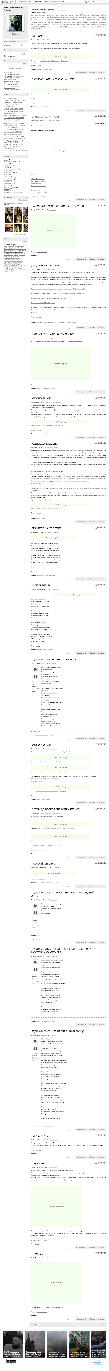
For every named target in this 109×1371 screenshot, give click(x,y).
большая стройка (11, 104)
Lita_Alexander (8, 258)
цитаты (6, 163)
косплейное (7, 183)
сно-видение (22, 140)
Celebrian (7, 252)
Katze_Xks (22, 255)
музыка (21, 124)
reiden (15, 100)
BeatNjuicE (12, 250)
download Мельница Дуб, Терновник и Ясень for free (49, 771)
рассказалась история (14, 136)
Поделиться (101, 72)
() (85, 72)
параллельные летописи (13, 129)
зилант (6, 115)
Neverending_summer (10, 259)
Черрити (6, 271)
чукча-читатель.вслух (98, 27)
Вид (89, 2)
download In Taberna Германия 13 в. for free (47, 791)
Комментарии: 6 (16, 77)
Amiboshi (12, 249)
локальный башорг (12, 120)
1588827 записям (62, 10)
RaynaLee (7, 261)
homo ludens (50, 15)
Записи (6, 7)
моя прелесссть (9, 178)
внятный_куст (17, 264)
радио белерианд (16, 134)
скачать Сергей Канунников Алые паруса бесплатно (53, 93)
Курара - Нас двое (9, 88)
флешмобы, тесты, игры (11, 192)
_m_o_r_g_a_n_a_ (17, 247)
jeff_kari (16, 255)
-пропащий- (7, 247)
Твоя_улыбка (15, 270)
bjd (10, 98)
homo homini (14, 98)
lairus (11, 100)
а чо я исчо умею (70, 15)
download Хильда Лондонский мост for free (47, 761)
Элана (12, 271)
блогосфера (18, 102)
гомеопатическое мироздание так (78, 17)
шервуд (19, 150)
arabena (6, 250)
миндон (6, 174)
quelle (19, 259)
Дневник (100, 35)
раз (39, 781)
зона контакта (16, 115)
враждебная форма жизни (55, 17)
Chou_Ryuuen (19, 252)
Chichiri (12, 252)
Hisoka (6, 255)
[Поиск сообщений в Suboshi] (23, 54)
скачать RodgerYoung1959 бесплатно (49, 61)
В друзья (16, 34)
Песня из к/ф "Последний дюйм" (14, 76)
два (42, 781)
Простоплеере (71, 828)
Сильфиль (7, 270)
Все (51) (25, 241)
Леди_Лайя (15, 267)
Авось (49, 1)
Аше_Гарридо (8, 264)
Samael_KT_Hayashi (16, 261)
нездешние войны (9, 126)
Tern (15, 262)
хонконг (17, 146)
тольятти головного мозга (52, 27)
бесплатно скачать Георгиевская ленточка (50, 840)
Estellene (15, 253)
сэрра (6, 142)
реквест (6, 176)
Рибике (19, 268)
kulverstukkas (8, 256)
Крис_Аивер (7, 267)
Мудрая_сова (13, 268)
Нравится (92, 72)
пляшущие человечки (46, 196)
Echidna (6, 253)
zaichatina (20, 262)
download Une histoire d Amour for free (46, 425)
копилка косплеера (10, 187)
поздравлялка (8, 132)
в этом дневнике (10, 56)
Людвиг (6, 268)
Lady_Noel (19, 256)
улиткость (18, 144)
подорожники (8, 180)
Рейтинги (39, 1)
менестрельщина (8, 121)
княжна (6, 118)
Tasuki (12, 262)
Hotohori (10, 255)
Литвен (21, 267)
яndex (5, 151)
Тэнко (20, 270)
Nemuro (17, 258)
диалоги (19, 113)
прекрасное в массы (10, 162)
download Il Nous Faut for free (43, 508)
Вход (29, 1)
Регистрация (22, 1)
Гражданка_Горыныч (10, 265)
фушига (6, 146)
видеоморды (8, 171)
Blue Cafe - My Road (10, 79)
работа (7, 134)
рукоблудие (16, 138)
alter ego (6, 98)
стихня (6, 160)
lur (14, 258)
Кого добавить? (19, 246)
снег (16, 140)
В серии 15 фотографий (20, 234)
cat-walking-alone (21, 250)
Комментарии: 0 (16, 74)
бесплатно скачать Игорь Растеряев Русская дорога (53, 828)
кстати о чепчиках (16, 118)
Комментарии (19, 7)
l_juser (14, 256)
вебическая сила (10, 106)
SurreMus (7, 262)
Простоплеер (64, 61)
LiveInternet (8, 2)
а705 (10, 102)
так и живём (13, 142)
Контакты (97, 1363)
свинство (22, 138)
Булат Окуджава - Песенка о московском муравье (13, 83)
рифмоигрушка (8, 138)
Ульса (24, 270)
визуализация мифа (10, 169)
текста (6, 167)
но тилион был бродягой (51, 22)
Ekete (10, 253)
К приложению (23, 200)
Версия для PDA (97, 1362)
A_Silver (6, 249)
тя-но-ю (6, 189)
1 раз (39, 939)
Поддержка (86, 2)
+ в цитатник (54, 40)
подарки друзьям (9, 181)
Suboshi (5, 10)
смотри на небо (9, 140)
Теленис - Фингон (9, 73)
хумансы (8, 148)
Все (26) (25, 63)
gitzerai (21, 253)
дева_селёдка (21, 265)
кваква (25, 115)
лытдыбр (7, 165)
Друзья (12, 7)
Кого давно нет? (9, 246)
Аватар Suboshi (15, 23)
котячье (6, 190)
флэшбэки (7, 185)
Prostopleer (60, 425)
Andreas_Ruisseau (20, 249)
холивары (12, 146)
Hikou (25, 253)
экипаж (24, 150)
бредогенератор (9, 172)
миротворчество (11, 123)
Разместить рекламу (97, 1364)
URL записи (34, 174)
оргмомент (16, 127)
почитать (17, 131)
